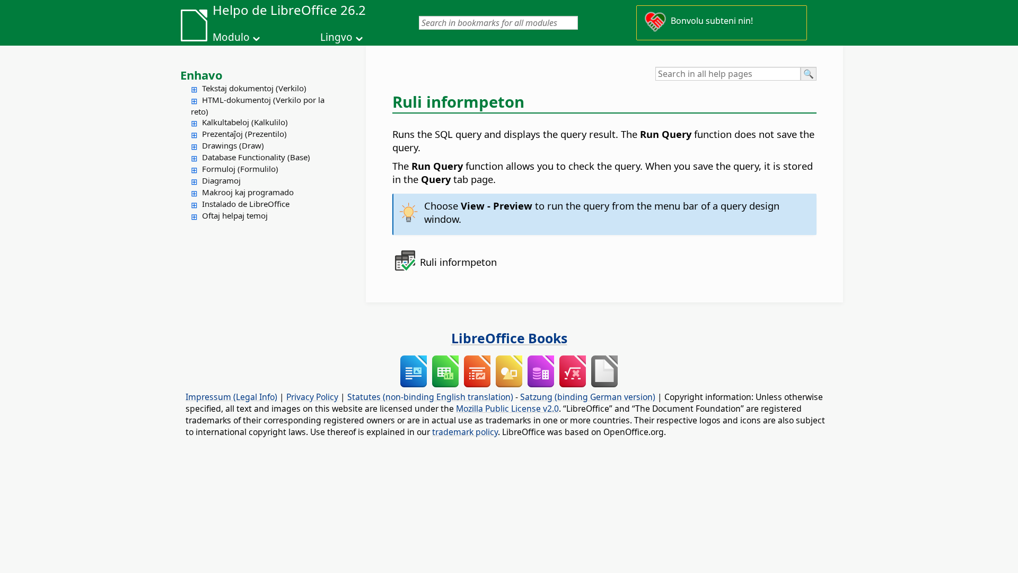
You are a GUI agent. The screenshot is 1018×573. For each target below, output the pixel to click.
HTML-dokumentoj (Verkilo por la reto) (257, 105)
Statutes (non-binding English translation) (430, 397)
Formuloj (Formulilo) (240, 168)
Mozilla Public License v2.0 (507, 408)
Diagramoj (221, 180)
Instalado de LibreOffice (245, 203)
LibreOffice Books (509, 338)
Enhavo (201, 75)
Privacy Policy (312, 397)
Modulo (231, 37)
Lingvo (336, 37)
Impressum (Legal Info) (231, 397)
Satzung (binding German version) (587, 397)
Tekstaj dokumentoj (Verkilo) (254, 88)
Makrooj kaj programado (248, 192)
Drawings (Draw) (233, 145)
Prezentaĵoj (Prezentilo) (244, 133)
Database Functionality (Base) (256, 157)
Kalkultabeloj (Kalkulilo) (245, 122)
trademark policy (465, 432)
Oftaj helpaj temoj (235, 215)
